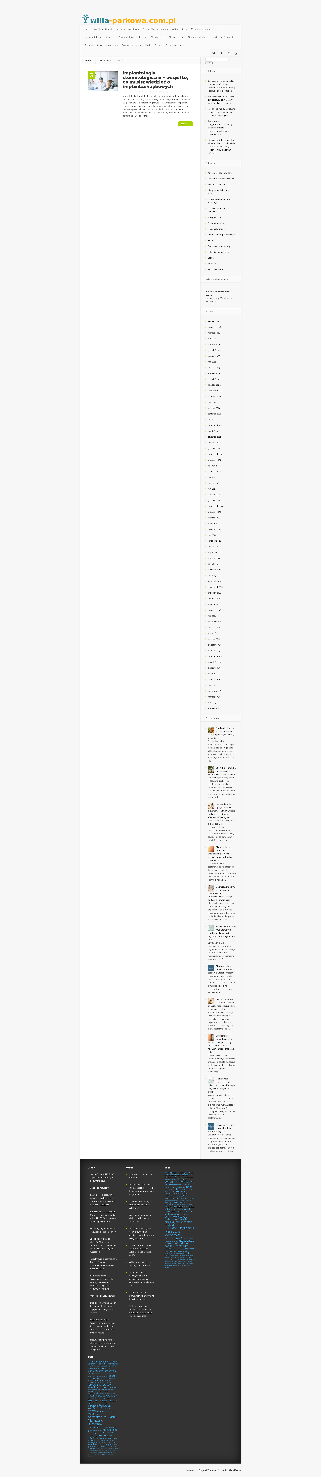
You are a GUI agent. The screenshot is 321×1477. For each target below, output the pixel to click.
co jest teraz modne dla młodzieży (99, 1366)
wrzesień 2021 (214, 460)
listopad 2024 (214, 385)
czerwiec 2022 (214, 437)
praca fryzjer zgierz (111, 1444)
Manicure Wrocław (95, 1422)
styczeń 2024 (214, 408)
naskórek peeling (106, 1432)
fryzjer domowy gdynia (95, 1389)
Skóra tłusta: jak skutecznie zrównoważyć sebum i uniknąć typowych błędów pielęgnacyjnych (220, 853)
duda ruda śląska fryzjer (103, 1382)
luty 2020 (212, 552)
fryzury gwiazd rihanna (107, 1394)
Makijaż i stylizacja (179, 29)
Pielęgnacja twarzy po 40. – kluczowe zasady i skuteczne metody (220, 969)
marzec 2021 (214, 483)
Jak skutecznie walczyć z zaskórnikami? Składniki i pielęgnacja (140, 1204)
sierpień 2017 (214, 668)
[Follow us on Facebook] (221, 53)
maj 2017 (212, 685)
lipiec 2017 (213, 674)
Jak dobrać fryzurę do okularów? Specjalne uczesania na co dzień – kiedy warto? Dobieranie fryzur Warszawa (104, 1245)
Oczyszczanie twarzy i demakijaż (133, 37)
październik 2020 (216, 506)
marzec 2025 (214, 367)
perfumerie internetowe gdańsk (98, 1442)
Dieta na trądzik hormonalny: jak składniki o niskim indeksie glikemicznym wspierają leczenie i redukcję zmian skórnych (221, 146)
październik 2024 (216, 390)
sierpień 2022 (214, 431)
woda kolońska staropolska (96, 1455)
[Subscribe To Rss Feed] (229, 53)
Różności (89, 45)
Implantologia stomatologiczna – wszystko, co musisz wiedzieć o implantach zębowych (155, 79)
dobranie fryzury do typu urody (98, 1376)
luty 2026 (212, 339)
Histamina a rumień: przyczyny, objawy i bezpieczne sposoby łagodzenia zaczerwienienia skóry (141, 1279)
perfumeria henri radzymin (105, 1440)
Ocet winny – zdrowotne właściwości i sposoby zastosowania (140, 1218)
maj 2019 (212, 575)
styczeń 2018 (214, 639)
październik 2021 (215, 454)
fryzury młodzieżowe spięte (102, 1395)
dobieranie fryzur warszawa (103, 1374)
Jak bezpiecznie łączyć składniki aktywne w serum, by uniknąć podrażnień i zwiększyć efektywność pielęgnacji (221, 811)
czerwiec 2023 (214, 414)
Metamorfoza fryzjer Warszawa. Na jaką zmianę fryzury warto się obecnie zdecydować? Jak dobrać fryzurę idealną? (102, 1326)
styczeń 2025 (214, 373)
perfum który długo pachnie (101, 1443)
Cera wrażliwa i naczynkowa (155, 29)
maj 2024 (212, 402)
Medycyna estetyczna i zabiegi (204, 29)
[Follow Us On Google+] (236, 53)
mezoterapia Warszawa (102, 1427)
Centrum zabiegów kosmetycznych (103, 1364)
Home (87, 29)
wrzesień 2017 (214, 662)
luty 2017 (212, 702)
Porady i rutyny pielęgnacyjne (222, 37)
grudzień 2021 (214, 448)
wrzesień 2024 (214, 396)
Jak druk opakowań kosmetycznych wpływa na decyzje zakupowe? (141, 1295)
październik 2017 (215, 656)
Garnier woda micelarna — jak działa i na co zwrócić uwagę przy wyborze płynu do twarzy (221, 1085)
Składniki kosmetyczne (131, 45)
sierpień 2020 (214, 518)
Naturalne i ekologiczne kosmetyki (100, 37)
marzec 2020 (214, 546)
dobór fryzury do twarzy (101, 1377)
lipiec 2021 (213, 466)
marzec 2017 (214, 697)
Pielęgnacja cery (158, 37)
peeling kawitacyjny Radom (100, 1436)
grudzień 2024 (214, 379)
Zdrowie (158, 45)
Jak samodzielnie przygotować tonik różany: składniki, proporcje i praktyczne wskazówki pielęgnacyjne (220, 127)
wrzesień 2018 (214, 593)
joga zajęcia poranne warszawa (99, 1404)
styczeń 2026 (214, 344)
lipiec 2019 (213, 564)
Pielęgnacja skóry (176, 37)
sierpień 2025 (214, 356)
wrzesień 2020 (214, 512)
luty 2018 (212, 633)
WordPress (235, 1470)
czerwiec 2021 (214, 471)
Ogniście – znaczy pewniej (102, 1296)
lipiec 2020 (213, 523)
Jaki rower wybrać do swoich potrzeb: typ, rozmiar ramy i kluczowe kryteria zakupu (221, 99)
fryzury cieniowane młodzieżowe (98, 1392)
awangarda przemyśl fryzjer (103, 1361)
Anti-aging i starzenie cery (127, 29)
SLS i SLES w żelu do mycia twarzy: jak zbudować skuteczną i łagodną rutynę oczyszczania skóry (222, 933)
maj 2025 (212, 362)
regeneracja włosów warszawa (97, 1446)
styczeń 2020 (214, 558)
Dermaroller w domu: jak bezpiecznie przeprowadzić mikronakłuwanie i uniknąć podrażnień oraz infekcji (221, 893)
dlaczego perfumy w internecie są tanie (102, 1371)
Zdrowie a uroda (173, 45)
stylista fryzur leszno (107, 1449)
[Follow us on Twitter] (214, 53)
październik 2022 (215, 425)
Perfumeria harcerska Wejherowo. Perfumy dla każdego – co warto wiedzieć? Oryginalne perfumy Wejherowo (101, 1282)
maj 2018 (212, 616)
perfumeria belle (102, 1438)
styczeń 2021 (214, 494)
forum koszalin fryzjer (108, 1387)
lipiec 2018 (213, 604)
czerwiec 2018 (214, 610)
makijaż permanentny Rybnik (102, 1415)
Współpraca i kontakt (103, 29)
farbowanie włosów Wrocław (99, 1386)
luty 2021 (212, 489)
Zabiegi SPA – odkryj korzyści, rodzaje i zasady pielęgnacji (221, 1128)
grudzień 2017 (214, 645)
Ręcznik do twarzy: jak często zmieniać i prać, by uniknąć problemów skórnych (221, 112)
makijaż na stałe (106, 1411)
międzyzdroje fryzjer (94, 1430)
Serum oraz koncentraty (107, 45)
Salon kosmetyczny (99, 1188)
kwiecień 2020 (214, 541)
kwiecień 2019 (214, 581)
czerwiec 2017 (214, 679)
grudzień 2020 (214, 500)
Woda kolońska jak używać (108, 1453)
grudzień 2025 (214, 350)
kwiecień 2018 (214, 622)
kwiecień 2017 (214, 691)
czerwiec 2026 (214, 327)
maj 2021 (212, 477)
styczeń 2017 (214, 708)
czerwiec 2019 (214, 570)
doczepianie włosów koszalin (99, 1381)
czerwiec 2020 (214, 529)
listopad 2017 (214, 650)
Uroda (148, 45)
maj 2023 (212, 419)
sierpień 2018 (214, 598)
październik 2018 (215, 587)
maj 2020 (212, 535)
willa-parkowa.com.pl (143, 92)
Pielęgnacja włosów (197, 37)
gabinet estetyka (97, 1398)
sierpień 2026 (214, 321)
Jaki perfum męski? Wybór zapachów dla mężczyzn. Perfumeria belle (102, 1177)
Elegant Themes (207, 1470)
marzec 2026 (214, 333)
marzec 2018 (214, 627)
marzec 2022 (214, 442)
